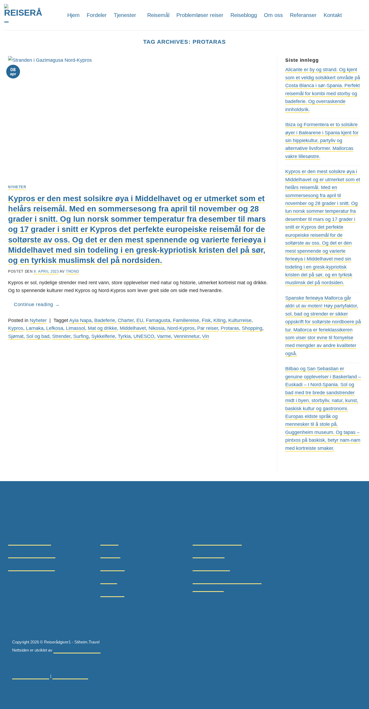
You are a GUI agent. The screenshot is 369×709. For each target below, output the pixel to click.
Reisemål (158, 15)
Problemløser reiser (199, 15)
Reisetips (110, 554)
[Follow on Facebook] (361, 15)
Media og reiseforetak (31, 567)
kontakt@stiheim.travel (217, 542)
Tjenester (125, 15)
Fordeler (97, 15)
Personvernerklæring (30, 676)
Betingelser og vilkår (70, 676)
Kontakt (333, 15)
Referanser (303, 15)
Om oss (273, 15)
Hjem (73, 15)
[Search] (351, 15)
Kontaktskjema (208, 554)
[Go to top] (12, 701)
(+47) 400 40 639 (211, 567)
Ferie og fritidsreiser (29, 542)
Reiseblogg (243, 15)
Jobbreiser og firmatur (31, 554)
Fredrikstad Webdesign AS (76, 650)
